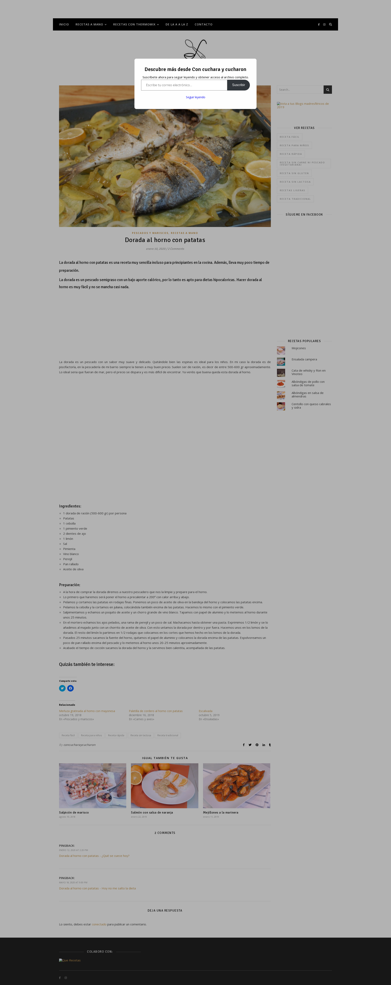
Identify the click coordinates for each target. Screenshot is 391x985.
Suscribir (238, 85)
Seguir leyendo (195, 97)
